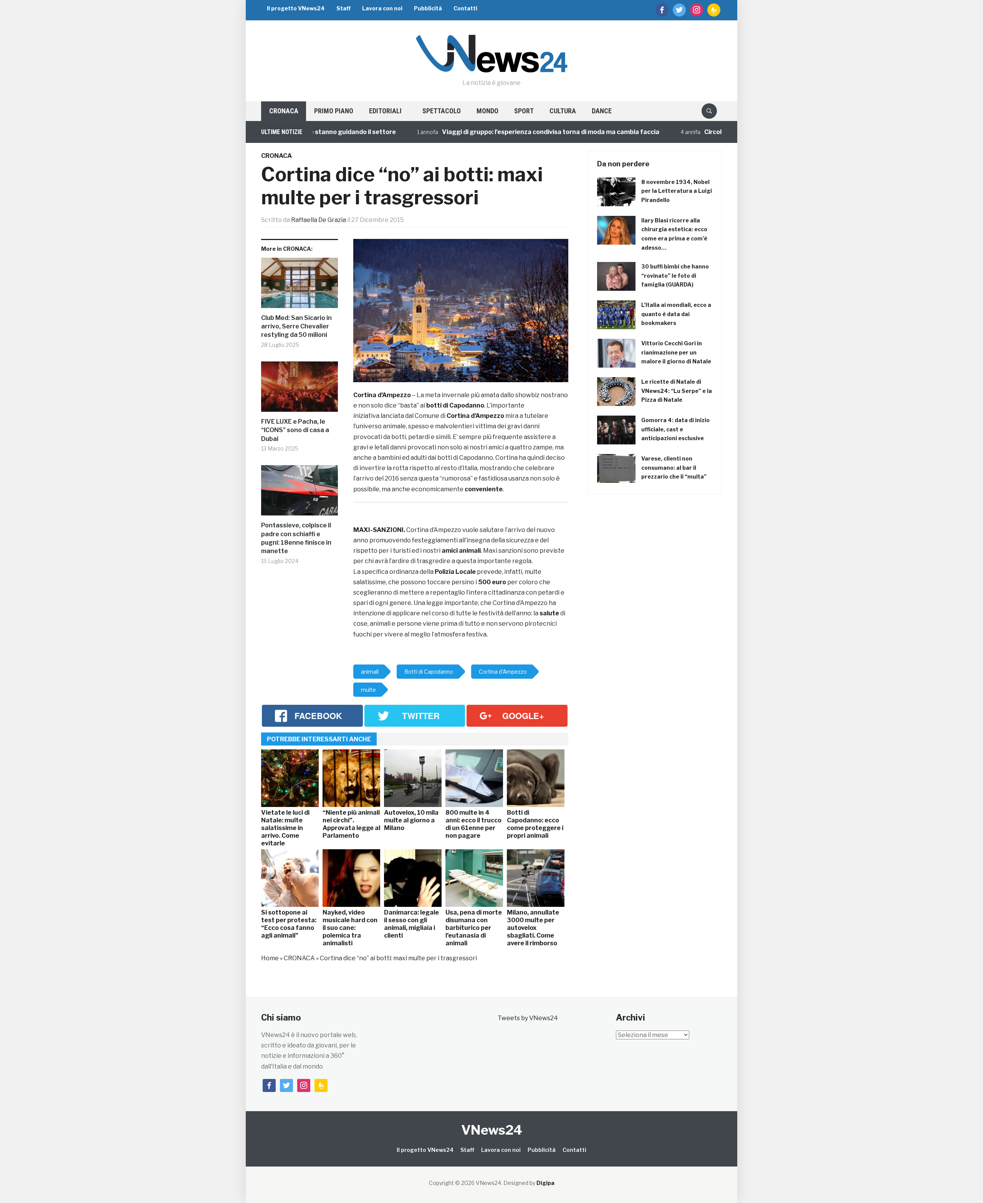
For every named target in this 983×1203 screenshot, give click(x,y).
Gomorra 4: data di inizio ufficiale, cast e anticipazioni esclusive (675, 429)
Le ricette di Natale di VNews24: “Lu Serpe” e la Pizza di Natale (676, 390)
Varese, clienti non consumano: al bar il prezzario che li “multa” (674, 467)
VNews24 (491, 1130)
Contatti (465, 8)
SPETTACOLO (441, 111)
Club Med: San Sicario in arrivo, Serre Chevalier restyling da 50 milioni (296, 326)
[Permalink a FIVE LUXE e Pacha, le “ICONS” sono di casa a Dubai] (299, 389)
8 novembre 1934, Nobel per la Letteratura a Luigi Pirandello (676, 191)
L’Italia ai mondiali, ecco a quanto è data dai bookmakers (676, 314)
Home (270, 958)
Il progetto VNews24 (296, 8)
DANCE (602, 111)
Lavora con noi (382, 8)
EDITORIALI (385, 111)
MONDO (487, 111)
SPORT (524, 111)
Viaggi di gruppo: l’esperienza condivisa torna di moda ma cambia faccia (516, 132)
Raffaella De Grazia (318, 220)
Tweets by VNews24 (528, 1018)
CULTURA (562, 111)
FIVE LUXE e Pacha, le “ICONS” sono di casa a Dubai (295, 430)
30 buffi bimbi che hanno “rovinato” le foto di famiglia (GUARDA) (675, 275)
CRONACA (283, 111)
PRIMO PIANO (333, 111)
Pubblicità (428, 8)
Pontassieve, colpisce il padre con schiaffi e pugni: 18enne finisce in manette (296, 538)
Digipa (545, 1183)
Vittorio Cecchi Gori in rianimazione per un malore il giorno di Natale (676, 352)
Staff (343, 8)
